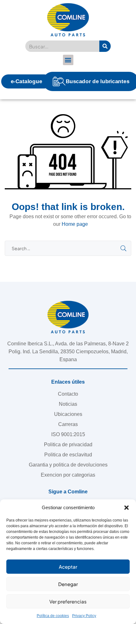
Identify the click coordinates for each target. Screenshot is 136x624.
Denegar (68, 584)
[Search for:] (68, 248)
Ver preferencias (68, 601)
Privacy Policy (84, 616)
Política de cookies (53, 616)
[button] (126, 507)
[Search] (105, 46)
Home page (75, 224)
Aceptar (68, 567)
